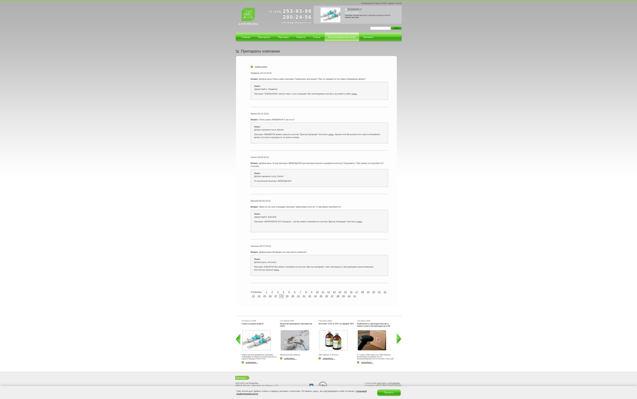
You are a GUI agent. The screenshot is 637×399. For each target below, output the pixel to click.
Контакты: (241, 377)
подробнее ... (252, 362)
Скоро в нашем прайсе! (253, 324)
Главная (245, 37)
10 (317, 292)
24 (259, 296)
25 (264, 296)
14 (340, 292)
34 (315, 296)
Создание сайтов (372, 386)
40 (349, 296)
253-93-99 (290, 11)
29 (287, 296)
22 (385, 292)
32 (304, 296)
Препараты (264, 37)
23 (253, 296)
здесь (354, 94)
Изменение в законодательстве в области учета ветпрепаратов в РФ (373, 325)
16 (351, 292)
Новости (300, 37)
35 (321, 296)
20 (373, 292)
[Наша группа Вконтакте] (311, 386)
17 (356, 292)
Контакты (368, 37)
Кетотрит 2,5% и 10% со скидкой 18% (336, 324)
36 (326, 296)
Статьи (316, 37)
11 (323, 292)
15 (345, 292)
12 (328, 292)
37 (332, 296)
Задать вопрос (261, 66)
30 (292, 296)
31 (298, 296)
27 (276, 296)
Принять (389, 392)
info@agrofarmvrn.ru (296, 22)
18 (362, 292)
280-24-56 (297, 17)
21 (379, 292)
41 (355, 296)
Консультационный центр (342, 37)
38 (338, 296)
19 (368, 292)
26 (270, 296)
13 (334, 292)
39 (343, 296)
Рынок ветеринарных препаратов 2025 (296, 325)
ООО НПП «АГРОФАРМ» (388, 383)
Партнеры (283, 37)
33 (309, 296)
